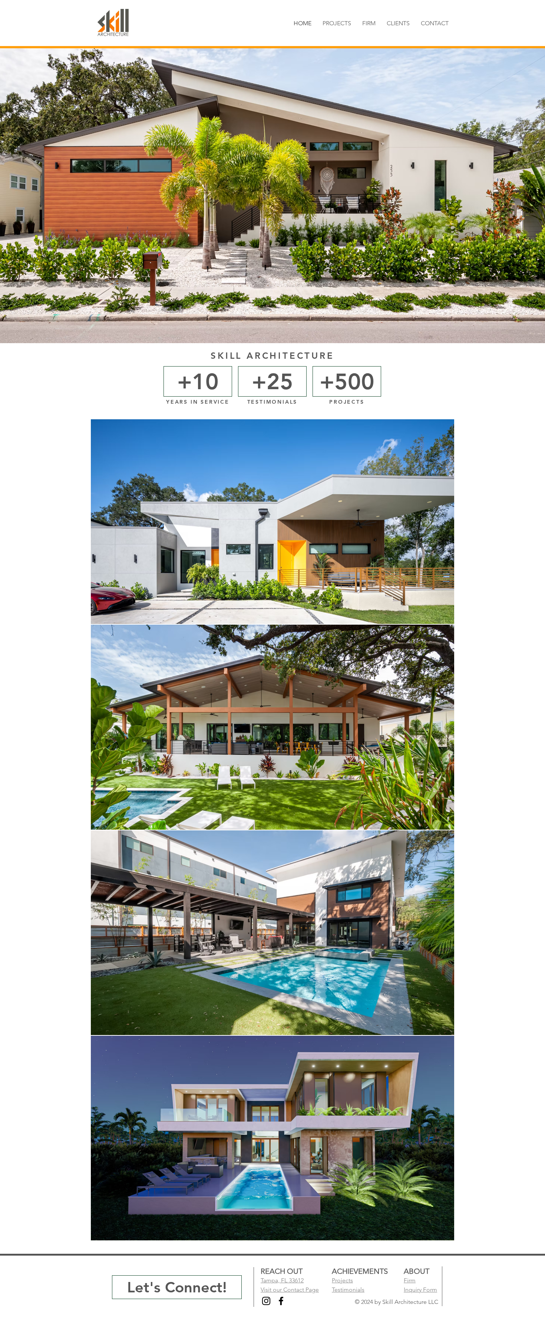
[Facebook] (281, 1300)
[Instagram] (266, 1300)
